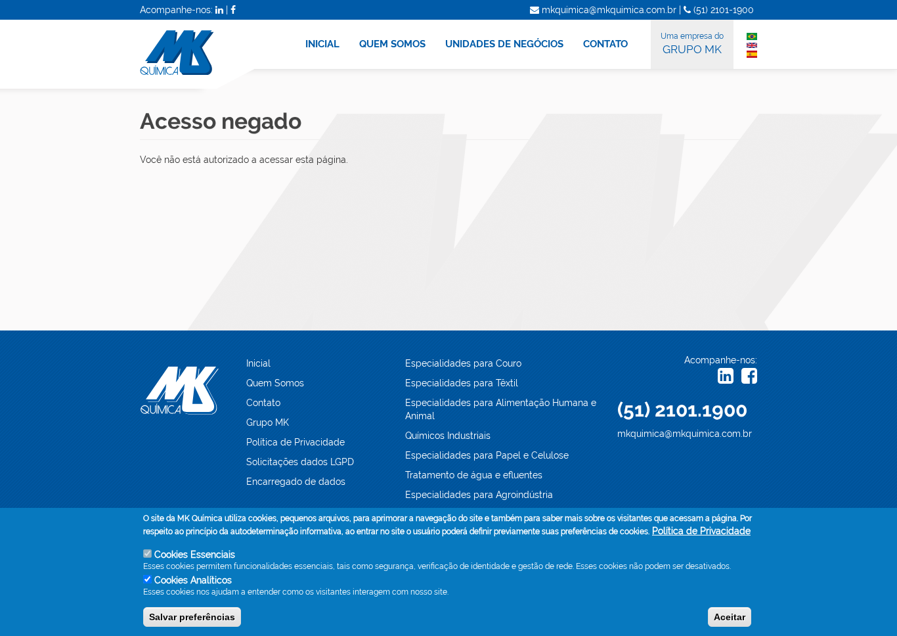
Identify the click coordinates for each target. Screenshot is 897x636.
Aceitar (729, 617)
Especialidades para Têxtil (461, 383)
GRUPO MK (692, 44)
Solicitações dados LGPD (300, 462)
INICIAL (322, 44)
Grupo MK (267, 422)
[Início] (205, 54)
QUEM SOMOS (392, 44)
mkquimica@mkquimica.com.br (684, 433)
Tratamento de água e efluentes (473, 475)
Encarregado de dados (295, 481)
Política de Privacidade (295, 442)
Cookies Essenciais (194, 554)
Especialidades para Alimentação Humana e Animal (500, 409)
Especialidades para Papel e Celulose (487, 455)
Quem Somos (275, 383)
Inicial (258, 363)
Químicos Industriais (448, 435)
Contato (263, 403)
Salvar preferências (192, 617)
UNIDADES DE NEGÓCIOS (504, 44)
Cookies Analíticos (193, 580)
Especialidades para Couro (463, 363)
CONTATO (605, 44)
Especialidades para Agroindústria (479, 494)
